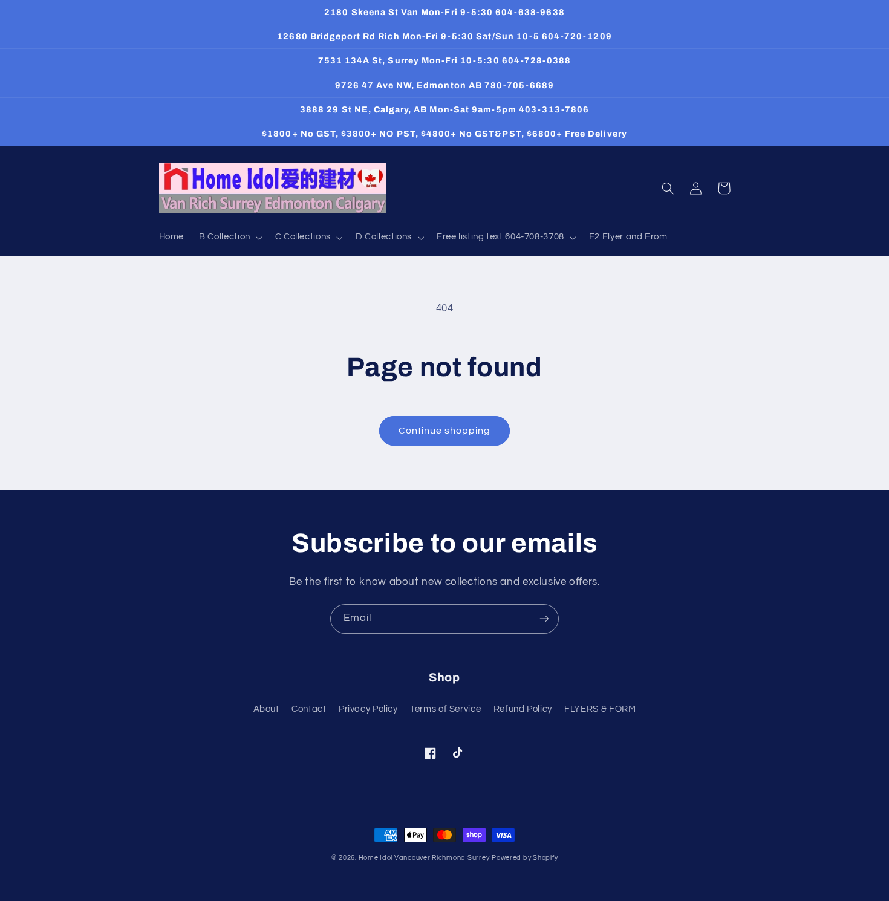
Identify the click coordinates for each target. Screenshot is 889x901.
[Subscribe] (544, 619)
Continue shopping (445, 430)
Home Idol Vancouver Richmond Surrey (424, 857)
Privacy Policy (368, 709)
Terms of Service (445, 709)
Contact (308, 709)
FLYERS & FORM (600, 709)
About (266, 709)
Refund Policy (522, 709)
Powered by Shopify (525, 857)
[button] (230, 237)
